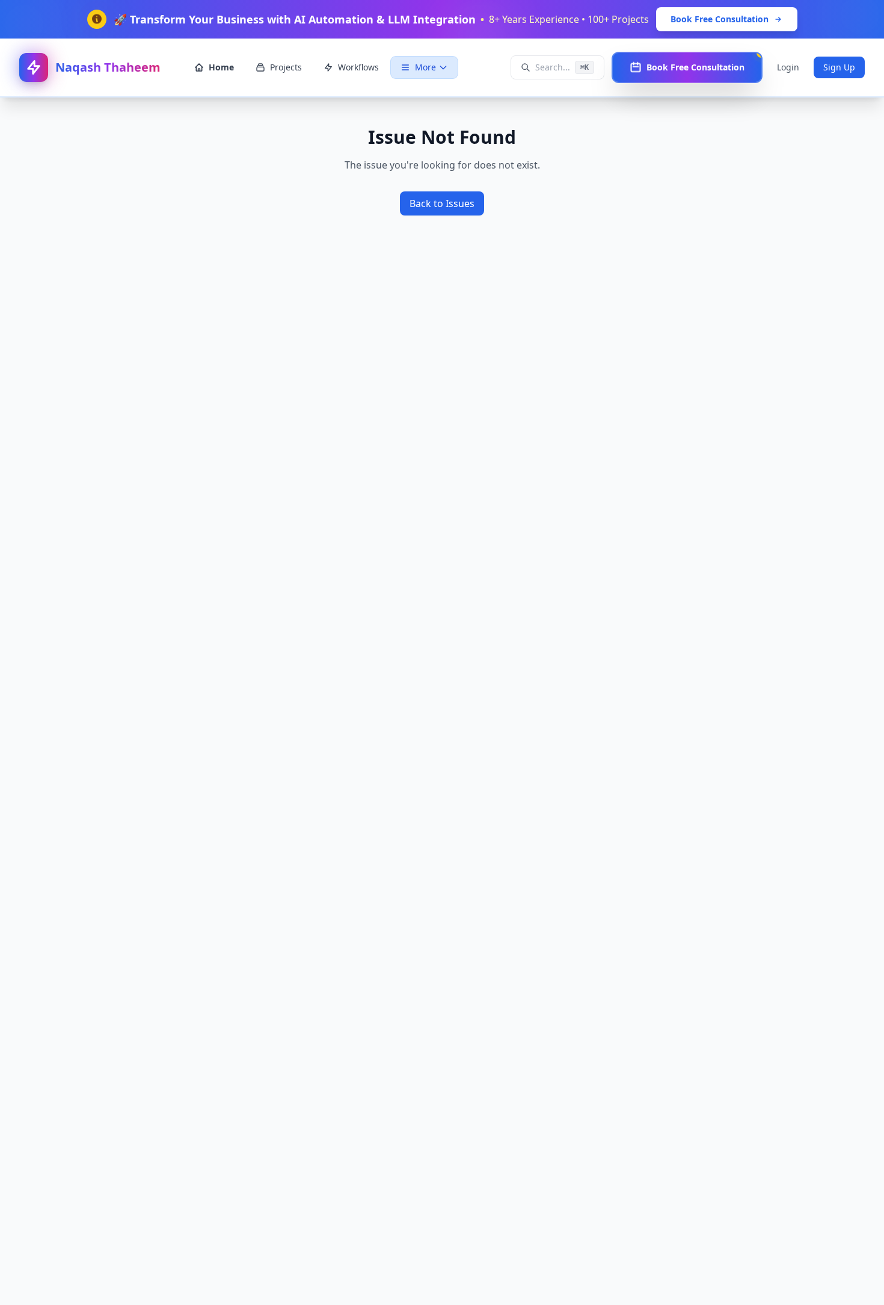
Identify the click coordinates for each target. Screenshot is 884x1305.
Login (788, 67)
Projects (286, 67)
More (425, 67)
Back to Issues (442, 203)
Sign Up (839, 67)
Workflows (358, 67)
